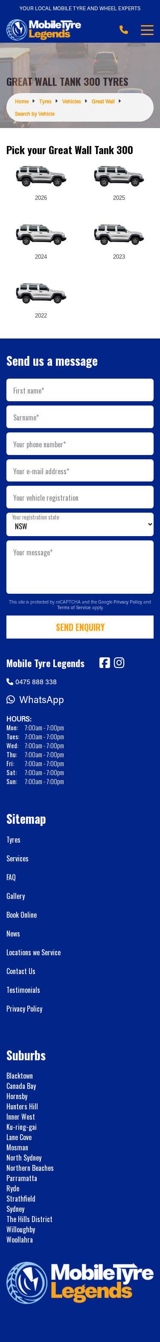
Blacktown (19, 1076)
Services (17, 858)
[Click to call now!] (123, 29)
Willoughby (20, 1229)
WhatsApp (41, 699)
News (13, 933)
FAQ (11, 877)
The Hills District (29, 1219)
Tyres (13, 839)
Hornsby (16, 1096)
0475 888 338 (36, 681)
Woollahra (19, 1239)
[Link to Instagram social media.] (119, 662)
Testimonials (23, 990)
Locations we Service (33, 952)
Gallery (15, 896)
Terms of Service (74, 607)
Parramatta (21, 1178)
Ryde (12, 1188)
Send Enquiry (80, 627)
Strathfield (20, 1198)
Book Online (21, 915)
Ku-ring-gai (21, 1127)
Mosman (17, 1147)
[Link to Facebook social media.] (104, 662)
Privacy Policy (128, 602)
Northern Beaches (30, 1168)
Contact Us (20, 971)
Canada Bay (21, 1086)
